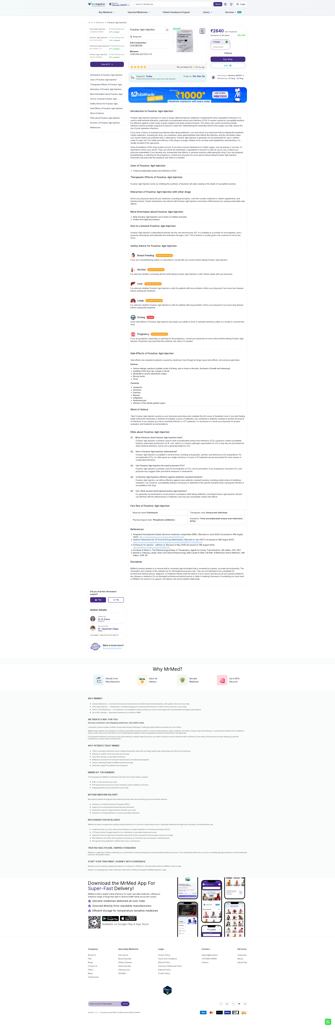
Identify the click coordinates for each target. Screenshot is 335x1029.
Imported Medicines (137, 12)
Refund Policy (164, 962)
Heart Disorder (124, 966)
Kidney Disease (125, 962)
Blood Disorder (124, 959)
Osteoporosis (124, 970)
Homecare (242, 955)
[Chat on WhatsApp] (328, 1022)
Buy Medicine (105, 12)
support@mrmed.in (210, 955)
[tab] (202, 31)
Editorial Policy (164, 970)
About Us (92, 955)
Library (206, 12)
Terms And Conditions (167, 959)
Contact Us (92, 966)
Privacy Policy (164, 955)
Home (90, 22)
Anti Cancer (123, 955)
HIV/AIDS (122, 973)
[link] (90, 22)
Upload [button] (218, 4)
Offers (90, 970)
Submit (125, 1004)
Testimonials (93, 977)
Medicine (100, 22)
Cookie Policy (164, 973)
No (117, 600)
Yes (99, 600)
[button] (225, 4)
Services (229, 12)
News (90, 973)
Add (226, 65)
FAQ (89, 959)
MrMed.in (97, 1012)
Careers (205, 962)
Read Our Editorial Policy (112, 648)
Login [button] (242, 4)
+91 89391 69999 (209, 959)
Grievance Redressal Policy (170, 966)
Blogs (90, 962)
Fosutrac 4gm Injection (117, 22)
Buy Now (228, 59)
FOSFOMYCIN (136, 45)
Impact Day (242, 962)
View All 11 (105, 64)
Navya (240, 959)
